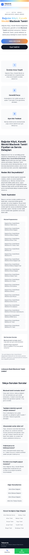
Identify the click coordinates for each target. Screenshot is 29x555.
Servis (8, 12)
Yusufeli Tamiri (19, 524)
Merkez (19, 12)
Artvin (14, 12)
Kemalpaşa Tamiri (19, 528)
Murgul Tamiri (8, 528)
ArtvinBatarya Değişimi (14, 493)
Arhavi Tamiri (9, 518)
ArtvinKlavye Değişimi (14, 497)
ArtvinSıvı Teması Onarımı (15, 501)
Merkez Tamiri (19, 518)
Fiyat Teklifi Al (14, 47)
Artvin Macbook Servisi (9, 515)
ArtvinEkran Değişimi (14, 489)
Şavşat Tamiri (9, 524)
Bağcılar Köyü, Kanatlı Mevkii (14, 14)
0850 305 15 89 (14, 41)
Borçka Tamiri (9, 521)
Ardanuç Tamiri (22, 515)
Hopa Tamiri (19, 521)
